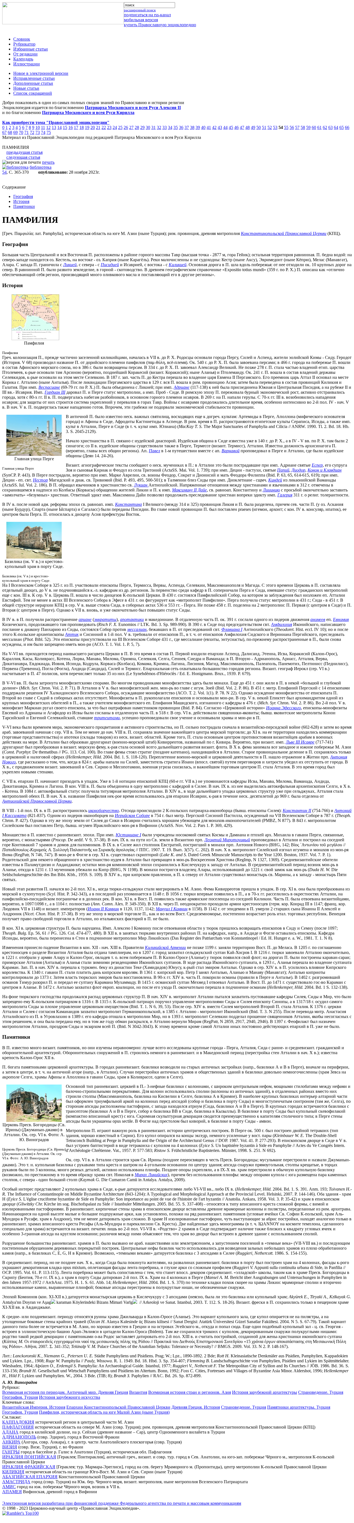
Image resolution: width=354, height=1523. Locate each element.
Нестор (40, 480)
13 (54, 127)
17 (76, 127)
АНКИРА (11, 1442)
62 (325, 127)
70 (21, 132)
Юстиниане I (128, 834)
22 (103, 127)
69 (15, 132)
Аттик (72, 634)
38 (192, 127)
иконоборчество (103, 810)
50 (258, 127)
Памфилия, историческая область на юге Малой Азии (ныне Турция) (104, 1412)
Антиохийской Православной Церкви (37, 801)
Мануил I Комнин (172, 908)
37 (186, 127)
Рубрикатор (24, 44)
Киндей (275, 480)
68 (10, 132)
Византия (138, 1392)
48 (247, 127)
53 (275, 127)
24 (115, 127)
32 (159, 127)
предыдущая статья (24, 152)
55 (286, 127)
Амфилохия (281, 624)
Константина (128, 504)
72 (32, 132)
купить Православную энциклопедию (160, 24)
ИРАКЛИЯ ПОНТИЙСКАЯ (29, 1457)
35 (175, 127)
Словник (21, 39)
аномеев (317, 619)
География (23, 196)
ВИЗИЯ (9, 1447)
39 (198, 127)
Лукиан (141, 485)
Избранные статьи (30, 49)
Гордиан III (55, 392)
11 (43, 127)
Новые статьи (26, 88)
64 (336, 127)
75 (48, 132)
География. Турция (20, 1397)
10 (37, 127)
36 (181, 127)
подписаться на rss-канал (147, 14)
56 (292, 127)
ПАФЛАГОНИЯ (18, 1427)
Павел (154, 450)
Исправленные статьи (34, 78)
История (21, 201)
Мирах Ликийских (151, 1174)
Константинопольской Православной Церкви (283, 233)
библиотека (40, 167)
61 (319, 127)
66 (347, 127)
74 (43, 132)
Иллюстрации (26, 64)
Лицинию (271, 490)
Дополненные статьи (33, 83)
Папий (283, 470)
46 (236, 127)
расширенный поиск (140, 10)
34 (170, 127)
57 (297, 127)
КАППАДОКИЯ (18, 1422)
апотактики (132, 619)
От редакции (25, 54)
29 (142, 127)
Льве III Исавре (300, 742)
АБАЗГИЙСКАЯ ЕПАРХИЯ (30, 1476)
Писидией (110, 264)
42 (214, 127)
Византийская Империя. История (33, 1407)
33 (164, 127)
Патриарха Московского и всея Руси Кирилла (88, 112)
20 (92, 127)
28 (137, 127)
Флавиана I (231, 629)
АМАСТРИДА (16, 1481)
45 (231, 127)
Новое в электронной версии (40, 73)
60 (314, 127)
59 (308, 127)
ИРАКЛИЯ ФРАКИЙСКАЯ (28, 1466)
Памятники (24, 206)
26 (126, 127)
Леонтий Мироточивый (227, 839)
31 (153, 127)
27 (131, 127)
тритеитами (107, 717)
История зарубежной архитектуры (264, 1392)
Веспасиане (49, 387)
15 (65, 127)
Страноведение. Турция (320, 1392)
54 (4, 172)
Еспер (317, 465)
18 (81, 127)
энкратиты (105, 619)
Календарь (23, 59)
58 (303, 127)
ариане (85, 619)
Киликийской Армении (165, 947)
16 (70, 127)
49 (253, 127)
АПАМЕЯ (12, 1491)
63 (330, 127)
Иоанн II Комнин (103, 908)
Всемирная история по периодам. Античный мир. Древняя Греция (65, 1392)
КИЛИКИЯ (13, 1471)
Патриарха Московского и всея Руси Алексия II (133, 107)
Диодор (298, 470)
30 (148, 127)
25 (120, 127)
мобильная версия (141, 19)
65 (341, 127)
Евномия (341, 619)
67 (4, 132)
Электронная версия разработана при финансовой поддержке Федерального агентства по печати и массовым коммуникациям (121, 1503)
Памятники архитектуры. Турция (298, 1407)
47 (242, 127)
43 (220, 127)
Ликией (70, 264)
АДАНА (10, 1432)
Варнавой (231, 450)
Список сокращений (32, 93)
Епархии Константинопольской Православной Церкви (118, 1407)
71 (26, 132)
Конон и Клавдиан (325, 470)
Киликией (177, 264)
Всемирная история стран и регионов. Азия (189, 1392)
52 (269, 127)
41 (209, 127)
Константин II (297, 810)
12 (48, 127)
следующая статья (23, 157)
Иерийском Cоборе (132, 815)
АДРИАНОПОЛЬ (19, 1437)
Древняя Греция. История (195, 1407)
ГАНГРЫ (11, 1452)
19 (87, 127)
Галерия (284, 495)
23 (109, 127)
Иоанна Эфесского (283, 707)
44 (225, 127)
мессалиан (137, 629)
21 (98, 127)
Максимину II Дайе (189, 490)
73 (37, 132)
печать (48, 162)
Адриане (181, 387)
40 (203, 127)
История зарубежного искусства (69, 1397)
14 (59, 127)
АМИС (9, 1486)
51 (264, 127)
